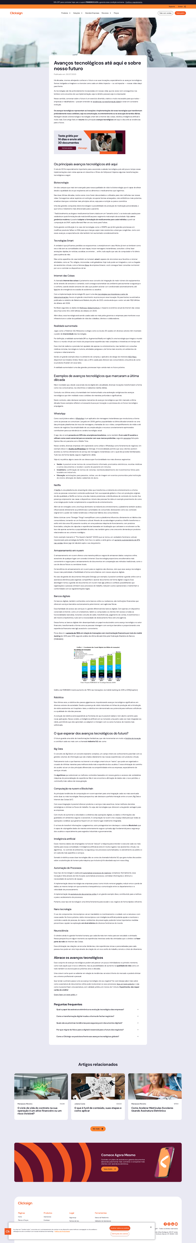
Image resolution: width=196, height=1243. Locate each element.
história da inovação (133, 738)
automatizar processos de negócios (97, 873)
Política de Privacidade (62, 1231)
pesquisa (127, 438)
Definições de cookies (120, 1234)
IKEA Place (132, 357)
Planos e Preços (23, 1220)
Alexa (87, 265)
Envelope (47, 1220)
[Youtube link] (176, 1224)
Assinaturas (47, 1217)
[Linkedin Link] (172, 1224)
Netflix (57, 490)
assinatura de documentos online (83, 894)
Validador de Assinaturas (103, 1221)
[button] (66, 13)
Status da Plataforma (102, 1217)
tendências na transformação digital (107, 102)
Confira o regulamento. (133, 2)
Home (20, 1217)
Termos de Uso (74, 1221)
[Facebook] (165, 1224)
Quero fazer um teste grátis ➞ (65, 994)
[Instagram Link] (169, 1224)
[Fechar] (151, 1227)
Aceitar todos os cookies (120, 1228)
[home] (16, 13)
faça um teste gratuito (125, 984)
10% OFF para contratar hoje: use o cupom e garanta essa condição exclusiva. (89, 2)
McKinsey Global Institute (90, 308)
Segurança (72, 1217)
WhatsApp (80, 418)
